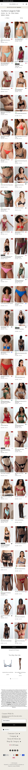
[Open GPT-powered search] (24, 4)
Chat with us (7, 729)
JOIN (14, 724)
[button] (26, 1)
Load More (14, 647)
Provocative (8, 702)
